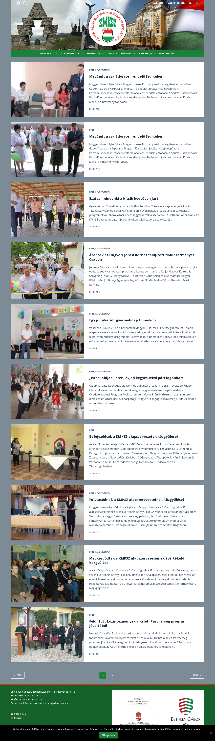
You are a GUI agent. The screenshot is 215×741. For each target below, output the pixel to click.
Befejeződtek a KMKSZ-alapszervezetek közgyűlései (133, 436)
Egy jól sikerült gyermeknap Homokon (122, 320)
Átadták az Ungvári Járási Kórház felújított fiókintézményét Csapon (141, 257)
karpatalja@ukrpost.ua (56, 703)
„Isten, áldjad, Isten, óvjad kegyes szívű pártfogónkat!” (136, 378)
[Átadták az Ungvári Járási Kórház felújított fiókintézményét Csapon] (47, 270)
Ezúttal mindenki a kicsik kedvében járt (123, 198)
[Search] (25, 3)
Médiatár (126, 53)
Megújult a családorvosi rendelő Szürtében (126, 76)
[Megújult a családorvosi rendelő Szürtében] (47, 89)
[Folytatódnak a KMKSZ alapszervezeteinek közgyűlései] (47, 512)
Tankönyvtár (167, 53)
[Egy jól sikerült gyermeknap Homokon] (47, 331)
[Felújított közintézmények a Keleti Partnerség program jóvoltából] (47, 634)
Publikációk (94, 53)
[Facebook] (18, 3)
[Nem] (210, 733)
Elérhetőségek (176, 3)
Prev (19, 675)
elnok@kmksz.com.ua (30, 703)
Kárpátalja (145, 53)
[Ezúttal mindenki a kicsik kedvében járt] (47, 209)
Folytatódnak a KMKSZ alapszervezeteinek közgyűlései (136, 499)
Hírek (111, 53)
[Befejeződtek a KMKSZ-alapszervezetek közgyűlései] (47, 452)
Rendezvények (102, 70)
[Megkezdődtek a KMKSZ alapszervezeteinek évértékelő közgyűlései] (47, 573)
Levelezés (158, 3)
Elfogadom (108, 735)
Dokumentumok (70, 53)
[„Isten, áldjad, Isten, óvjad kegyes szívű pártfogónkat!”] (47, 391)
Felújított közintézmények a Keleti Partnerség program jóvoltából (137, 623)
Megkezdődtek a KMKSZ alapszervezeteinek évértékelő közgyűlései (136, 560)
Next (195, 675)
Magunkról (47, 53)
